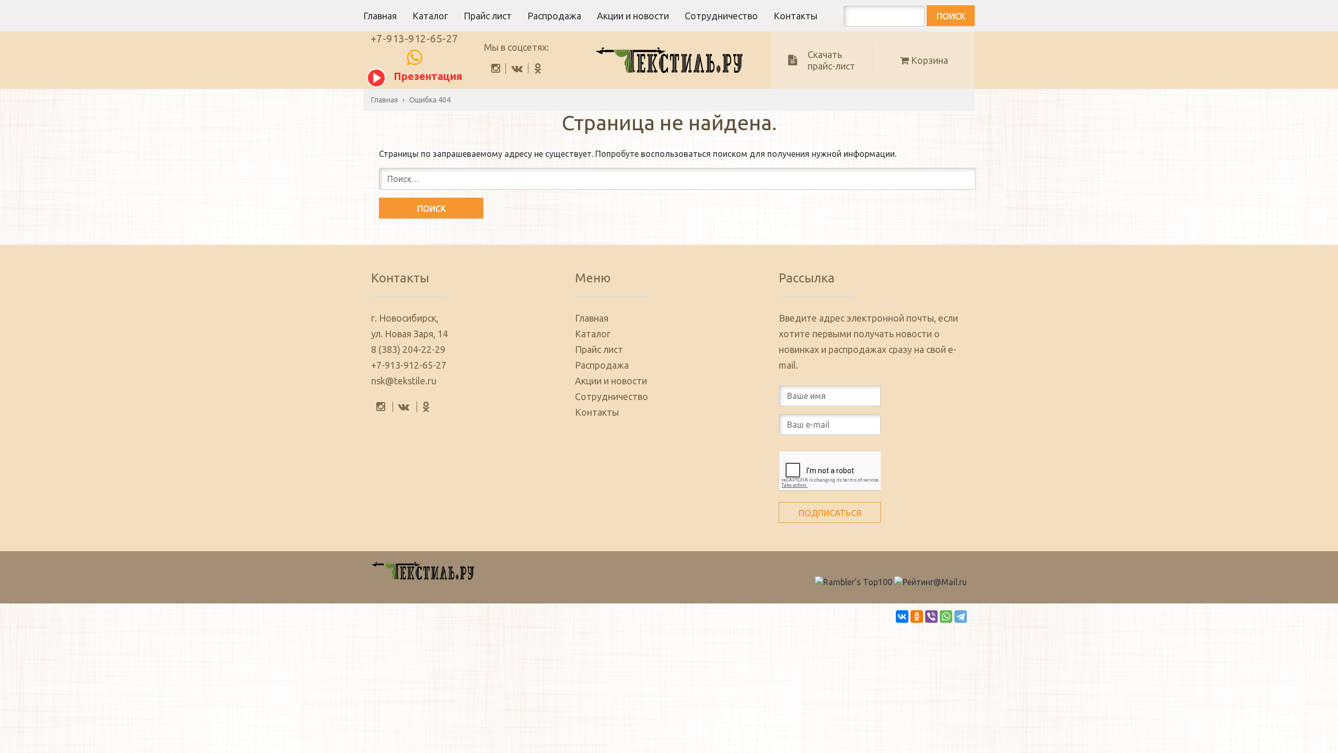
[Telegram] (960, 616)
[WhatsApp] (946, 616)
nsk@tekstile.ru (403, 380)
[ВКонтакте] (902, 616)
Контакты (795, 15)
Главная (380, 15)
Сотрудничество (721, 15)
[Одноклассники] (916, 616)
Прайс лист (488, 15)
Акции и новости (633, 15)
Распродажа (554, 15)
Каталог (430, 15)
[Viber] (931, 616)
